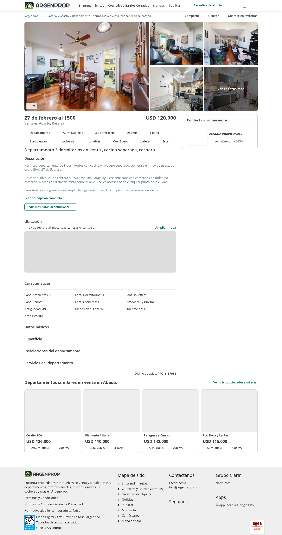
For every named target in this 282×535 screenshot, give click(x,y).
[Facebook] (172, 510)
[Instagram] (178, 510)
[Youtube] (185, 510)
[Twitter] (191, 510)
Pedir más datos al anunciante (48, 207)
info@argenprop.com (184, 487)
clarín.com (223, 483)
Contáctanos (130, 515)
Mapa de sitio (131, 521)
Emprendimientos (91, 5)
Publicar (174, 5)
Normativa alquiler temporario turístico (52, 510)
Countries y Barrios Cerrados (128, 5)
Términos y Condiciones (41, 498)
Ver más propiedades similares (235, 382)
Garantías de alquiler (208, 5)
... (43, 16)
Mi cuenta (129, 510)
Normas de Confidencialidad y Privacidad (53, 504)
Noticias (159, 5)
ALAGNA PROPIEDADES (225, 134)
